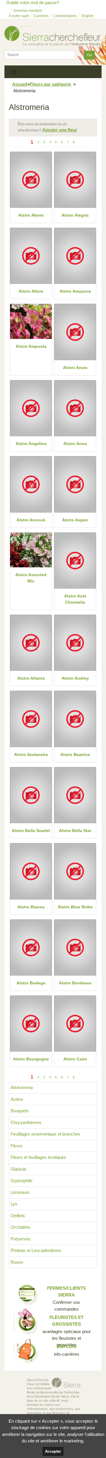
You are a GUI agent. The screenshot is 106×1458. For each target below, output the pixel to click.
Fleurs (17, 1145)
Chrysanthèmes (26, 1122)
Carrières (41, 16)
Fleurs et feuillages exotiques (38, 1157)
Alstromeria (22, 1087)
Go (89, 55)
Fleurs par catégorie (51, 84)
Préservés (21, 1238)
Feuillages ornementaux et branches (45, 1133)
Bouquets (20, 1110)
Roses (17, 1262)
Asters (17, 1099)
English (88, 16)
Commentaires (65, 16)
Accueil (19, 84)
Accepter (53, 1451)
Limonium (20, 1192)
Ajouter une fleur (59, 129)
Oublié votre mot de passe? (32, 2)
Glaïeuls (18, 1169)
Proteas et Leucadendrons (36, 1250)
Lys (14, 1203)
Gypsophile (21, 1180)
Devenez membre (28, 11)
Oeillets (18, 1215)
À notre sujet (19, 16)
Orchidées (21, 1227)
